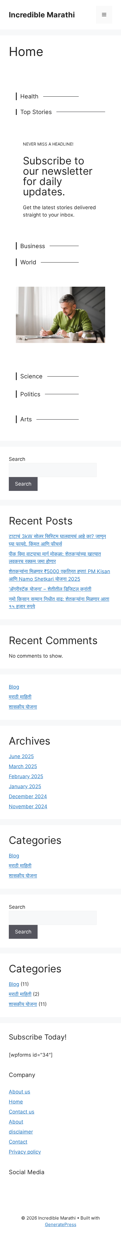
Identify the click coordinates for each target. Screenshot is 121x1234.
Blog (14, 687)
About (16, 1122)
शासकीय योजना (23, 707)
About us (19, 1092)
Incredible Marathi (42, 14)
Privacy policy (25, 1152)
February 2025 (26, 776)
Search (17, 459)
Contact (18, 1142)
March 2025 (23, 766)
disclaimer (21, 1132)
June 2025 (21, 756)
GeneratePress (60, 1224)
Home (16, 1102)
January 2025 (25, 786)
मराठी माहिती (20, 697)
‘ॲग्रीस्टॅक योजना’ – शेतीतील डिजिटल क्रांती (50, 589)
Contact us (21, 1112)
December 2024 (28, 796)
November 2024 (28, 806)
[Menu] (104, 15)
